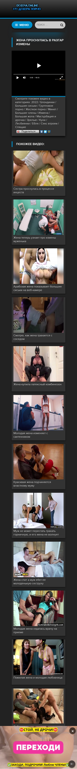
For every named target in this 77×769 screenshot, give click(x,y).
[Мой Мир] (49, 130)
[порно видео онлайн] (27, 9)
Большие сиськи (26, 106)
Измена (43, 113)
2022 (34, 102)
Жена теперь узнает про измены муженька (34, 239)
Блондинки (47, 102)
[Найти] (61, 24)
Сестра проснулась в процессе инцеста (33, 190)
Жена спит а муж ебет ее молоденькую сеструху (29, 581)
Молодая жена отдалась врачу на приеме (35, 630)
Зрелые (32, 120)
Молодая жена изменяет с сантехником (30, 435)
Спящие (20, 127)
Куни (42, 120)
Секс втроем (49, 123)
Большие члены (25, 113)
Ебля (35, 123)
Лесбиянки (22, 123)
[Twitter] (45, 130)
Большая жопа (24, 116)
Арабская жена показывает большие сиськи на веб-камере (37, 288)
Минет (52, 109)
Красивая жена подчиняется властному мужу (32, 483)
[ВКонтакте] (42, 130)
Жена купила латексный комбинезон (37, 384)
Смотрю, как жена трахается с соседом (32, 337)
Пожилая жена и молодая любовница (37, 677)
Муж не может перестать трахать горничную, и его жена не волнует (36, 532)
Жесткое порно (36, 109)
